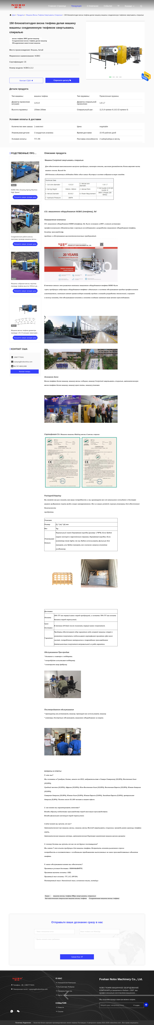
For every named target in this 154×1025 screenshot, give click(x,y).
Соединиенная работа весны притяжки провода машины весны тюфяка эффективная (23, 239)
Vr (118, 6)
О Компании (92, 6)
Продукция (76, 6)
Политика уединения (23, 1023)
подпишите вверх (138, 1005)
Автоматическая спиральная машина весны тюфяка (66, 898)
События (108, 6)
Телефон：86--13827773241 (23, 985)
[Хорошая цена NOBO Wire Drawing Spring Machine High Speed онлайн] (25, 172)
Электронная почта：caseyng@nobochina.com (30, 989)
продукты (20, 15)
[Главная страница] (18, 6)
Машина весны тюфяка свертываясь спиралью (44, 15)
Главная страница (57, 6)
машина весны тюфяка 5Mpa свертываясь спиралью (74, 896)
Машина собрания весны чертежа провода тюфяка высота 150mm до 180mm (24, 286)
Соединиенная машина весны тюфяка (104, 898)
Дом (13, 15)
